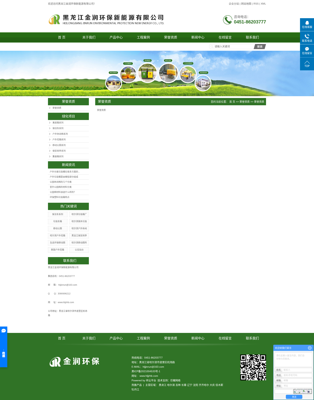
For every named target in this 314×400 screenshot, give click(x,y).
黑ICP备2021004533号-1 (146, 371)
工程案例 (143, 37)
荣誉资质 (170, 37)
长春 (183, 384)
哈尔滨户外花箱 (57, 235)
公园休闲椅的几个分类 (61, 182)
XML (263, 3)
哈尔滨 (171, 384)
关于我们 (88, 37)
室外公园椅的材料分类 (61, 187)
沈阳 (195, 384)
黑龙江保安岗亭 (79, 235)
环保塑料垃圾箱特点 (59, 197)
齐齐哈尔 (204, 384)
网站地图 (246, 3)
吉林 (178, 384)
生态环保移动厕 (57, 242)
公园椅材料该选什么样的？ (63, 192)
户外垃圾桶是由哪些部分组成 (64, 177)
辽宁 (189, 384)
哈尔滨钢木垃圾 (79, 221)
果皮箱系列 (58, 122)
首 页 (61, 37)
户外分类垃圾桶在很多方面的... (65, 172)
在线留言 (225, 37)
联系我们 (252, 37)
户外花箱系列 (59, 139)
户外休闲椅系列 (60, 134)
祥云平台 (151, 380)
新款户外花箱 (57, 250)
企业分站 (234, 3)
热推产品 (137, 384)
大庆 (212, 384)
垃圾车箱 (57, 221)
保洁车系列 (58, 128)
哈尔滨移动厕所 (79, 242)
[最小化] (309, 348)
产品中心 (116, 37)
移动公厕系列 (59, 145)
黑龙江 (162, 384)
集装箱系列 (58, 156)
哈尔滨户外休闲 (79, 228)
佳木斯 (219, 384)
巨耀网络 (175, 380)
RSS (256, 3)
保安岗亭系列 (59, 151)
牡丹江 (135, 389)
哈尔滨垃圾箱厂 (79, 214)
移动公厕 (57, 228)
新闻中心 (197, 37)
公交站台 (79, 250)
